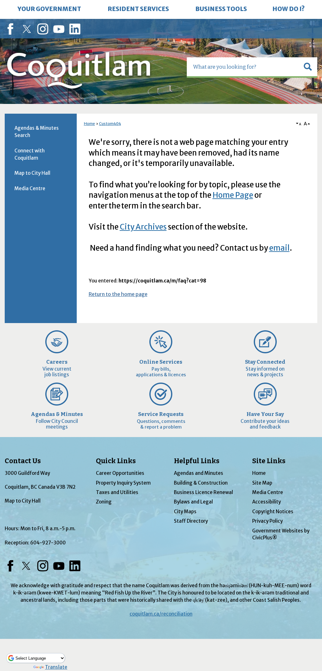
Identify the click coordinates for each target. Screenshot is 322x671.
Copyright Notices (272, 512)
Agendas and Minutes (198, 473)
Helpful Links (196, 461)
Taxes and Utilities (117, 492)
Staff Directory (191, 521)
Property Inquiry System (123, 483)
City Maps (185, 512)
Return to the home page (118, 294)
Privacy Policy (267, 521)
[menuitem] (49, 9)
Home (89, 123)
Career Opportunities (120, 473)
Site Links (269, 461)
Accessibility (266, 502)
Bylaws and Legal (193, 502)
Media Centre (29, 188)
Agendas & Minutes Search (36, 131)
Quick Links (116, 461)
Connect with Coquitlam (29, 154)
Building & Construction (201, 483)
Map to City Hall (32, 173)
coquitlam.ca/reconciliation (161, 614)
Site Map (262, 483)
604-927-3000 (48, 543)
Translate (56, 667)
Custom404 (110, 123)
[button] (308, 67)
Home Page (233, 195)
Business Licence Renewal (203, 492)
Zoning (104, 502)
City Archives (143, 227)
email (279, 248)
